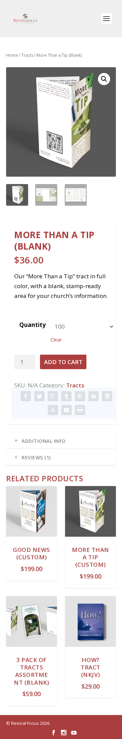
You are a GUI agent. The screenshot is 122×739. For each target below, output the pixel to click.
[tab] (61, 440)
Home (12, 55)
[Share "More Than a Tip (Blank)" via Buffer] (107, 396)
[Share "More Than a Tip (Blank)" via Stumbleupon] (53, 410)
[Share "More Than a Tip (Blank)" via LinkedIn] (93, 396)
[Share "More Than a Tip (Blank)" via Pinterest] (80, 396)
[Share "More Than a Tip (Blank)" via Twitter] (39, 396)
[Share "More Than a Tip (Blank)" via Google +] (53, 396)
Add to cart (63, 362)
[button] (104, 79)
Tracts (27, 55)
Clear (56, 339)
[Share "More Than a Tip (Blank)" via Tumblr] (66, 396)
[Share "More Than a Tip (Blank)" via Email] (66, 410)
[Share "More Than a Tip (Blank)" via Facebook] (26, 396)
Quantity (32, 325)
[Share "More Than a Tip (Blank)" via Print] (80, 410)
